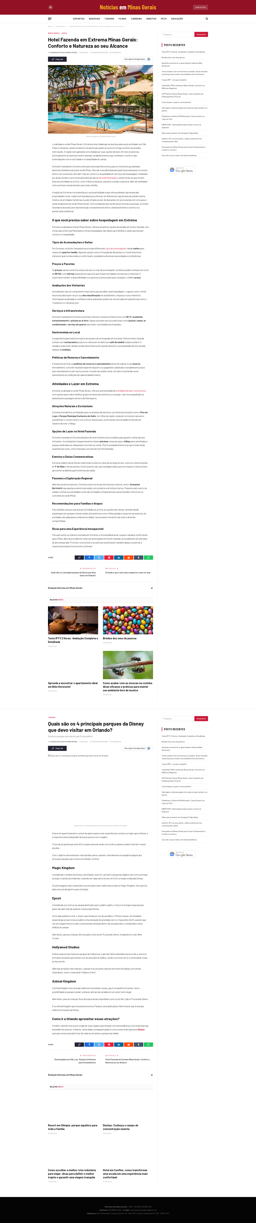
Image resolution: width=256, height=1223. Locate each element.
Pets (164, 18)
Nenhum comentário (100, 52)
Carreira (136, 18)
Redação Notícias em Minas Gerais (63, 52)
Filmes (122, 18)
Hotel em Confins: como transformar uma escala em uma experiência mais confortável (125, 1173)
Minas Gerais (53, 33)
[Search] (206, 19)
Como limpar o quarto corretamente (176, 102)
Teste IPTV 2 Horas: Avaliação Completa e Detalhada (73, 640)
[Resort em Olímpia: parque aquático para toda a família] (73, 1107)
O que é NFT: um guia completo (174, 80)
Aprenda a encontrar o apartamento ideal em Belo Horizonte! (73, 684)
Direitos (151, 18)
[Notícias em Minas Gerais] (128, 7)
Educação (177, 18)
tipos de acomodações (115, 248)
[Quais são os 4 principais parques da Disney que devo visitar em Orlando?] (100, 788)
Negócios (94, 18)
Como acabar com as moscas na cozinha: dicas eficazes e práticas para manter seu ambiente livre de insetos (128, 686)
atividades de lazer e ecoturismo (131, 390)
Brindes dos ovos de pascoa (119, 638)
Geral (64, 33)
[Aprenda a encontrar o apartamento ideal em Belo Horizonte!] (73, 665)
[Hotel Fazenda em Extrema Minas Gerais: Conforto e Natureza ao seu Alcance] (100, 99)
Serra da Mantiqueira (108, 177)
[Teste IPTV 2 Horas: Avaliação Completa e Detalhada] (73, 620)
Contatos (200, 7)
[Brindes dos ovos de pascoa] (128, 620)
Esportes (79, 18)
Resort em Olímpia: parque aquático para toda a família (72, 1127)
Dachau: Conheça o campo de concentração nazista (120, 1127)
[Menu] (49, 19)
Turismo (109, 18)
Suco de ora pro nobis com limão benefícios (179, 155)
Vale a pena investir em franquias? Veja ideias (180, 133)
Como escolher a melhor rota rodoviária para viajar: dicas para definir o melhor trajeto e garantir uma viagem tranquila (72, 1173)
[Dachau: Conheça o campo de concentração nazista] (128, 1107)
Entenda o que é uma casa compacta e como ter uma (127, 572)
